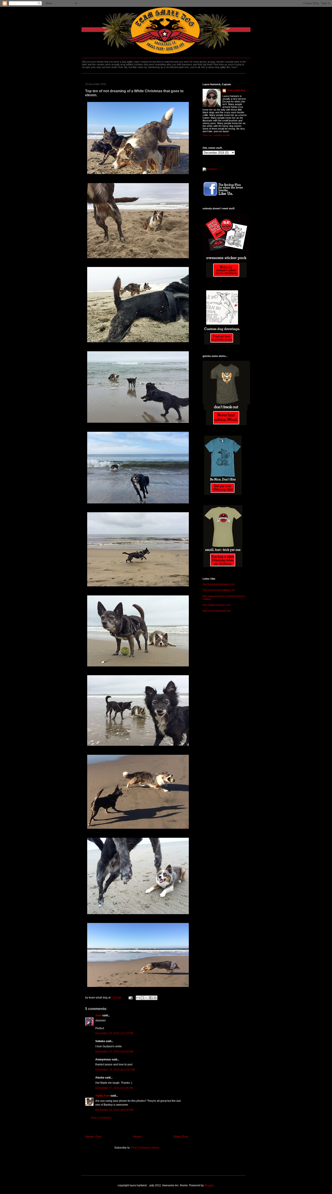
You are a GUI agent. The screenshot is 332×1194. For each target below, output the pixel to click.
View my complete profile (216, 135)
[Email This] (138, 998)
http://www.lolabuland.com (217, 610)
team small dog (236, 90)
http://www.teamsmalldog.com (219, 590)
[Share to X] (146, 998)
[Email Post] (130, 997)
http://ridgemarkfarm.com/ (217, 605)
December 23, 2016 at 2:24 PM (114, 1033)
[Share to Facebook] (151, 998)
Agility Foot (102, 1095)
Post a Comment (101, 1117)
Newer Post (93, 1136)
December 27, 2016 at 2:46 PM (114, 1088)
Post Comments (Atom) (145, 1147)
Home (137, 1136)
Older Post (180, 1136)
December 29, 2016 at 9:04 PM (114, 1109)
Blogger (209, 1185)
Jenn (98, 1015)
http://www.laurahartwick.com (219, 584)
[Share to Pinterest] (155, 998)
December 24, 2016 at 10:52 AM (115, 1069)
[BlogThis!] (142, 998)
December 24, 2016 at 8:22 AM (114, 1051)
